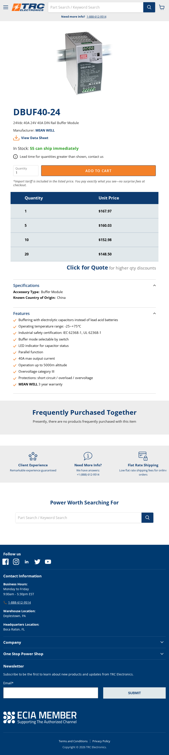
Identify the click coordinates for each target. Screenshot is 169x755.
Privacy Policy (101, 741)
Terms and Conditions (73, 741)
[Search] (149, 7)
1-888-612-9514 (96, 17)
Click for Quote (87, 267)
